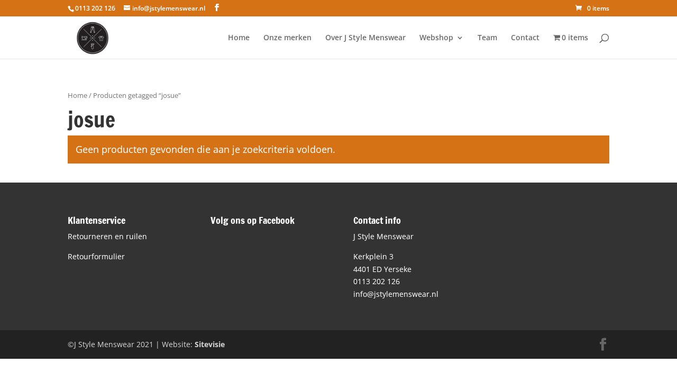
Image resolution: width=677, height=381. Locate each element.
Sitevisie (210, 344)
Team (487, 38)
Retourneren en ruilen (107, 236)
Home (239, 38)
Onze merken (287, 38)
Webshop (436, 38)
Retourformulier (96, 256)
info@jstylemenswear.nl (395, 294)
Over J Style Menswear (365, 38)
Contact (525, 38)
